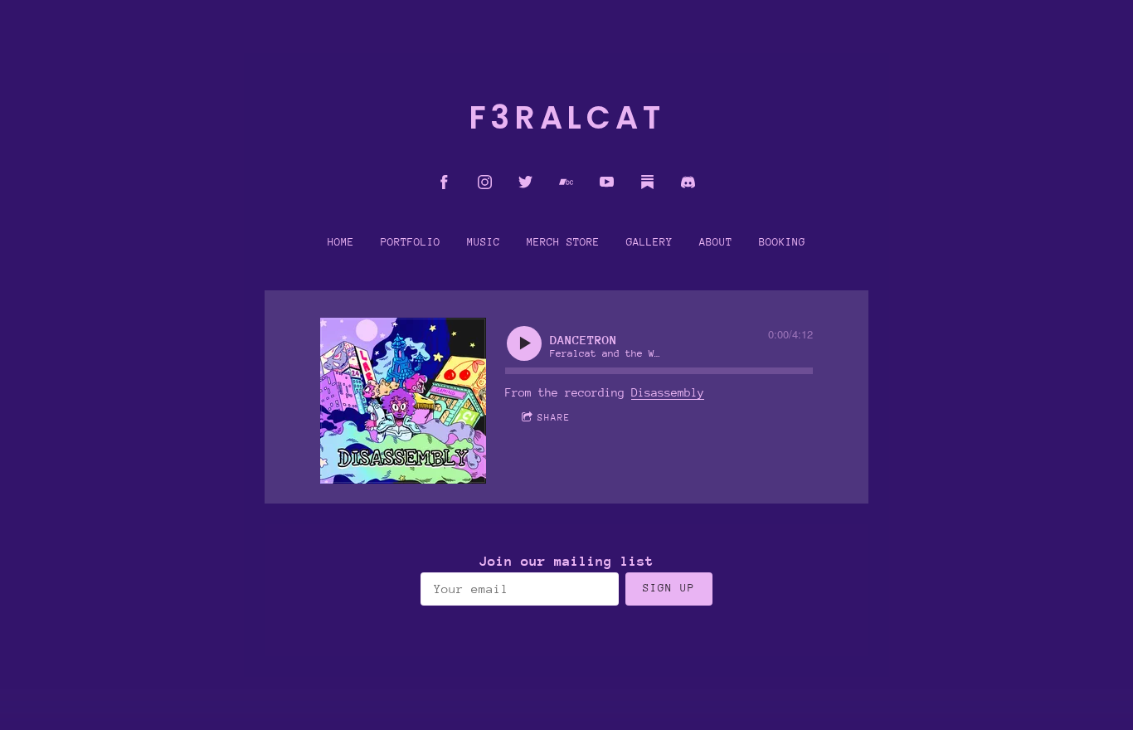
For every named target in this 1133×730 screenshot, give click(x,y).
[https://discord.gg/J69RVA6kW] (688, 182)
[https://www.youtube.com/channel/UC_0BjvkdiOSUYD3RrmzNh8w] (607, 182)
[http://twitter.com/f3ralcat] (525, 182)
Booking (782, 242)
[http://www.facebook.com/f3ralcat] (444, 182)
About (715, 242)
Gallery (649, 242)
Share (554, 417)
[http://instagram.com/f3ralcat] (485, 182)
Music (483, 242)
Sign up (669, 588)
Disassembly (667, 393)
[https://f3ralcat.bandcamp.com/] (566, 182)
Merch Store (563, 242)
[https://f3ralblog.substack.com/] (647, 182)
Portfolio (410, 242)
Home (341, 242)
